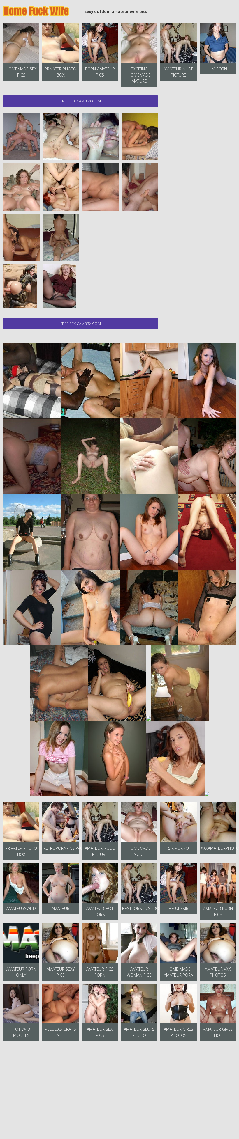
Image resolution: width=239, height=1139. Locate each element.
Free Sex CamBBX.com (80, 101)
